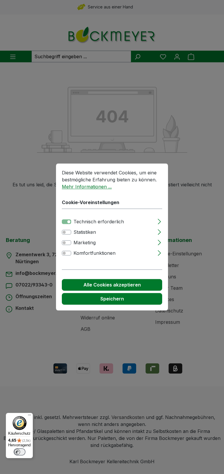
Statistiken (85, 232)
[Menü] (29, 416)
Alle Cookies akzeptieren (112, 285)
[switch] (66, 232)
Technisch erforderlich (99, 222)
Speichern (112, 299)
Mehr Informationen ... (87, 187)
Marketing (85, 243)
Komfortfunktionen (95, 253)
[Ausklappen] (159, 220)
